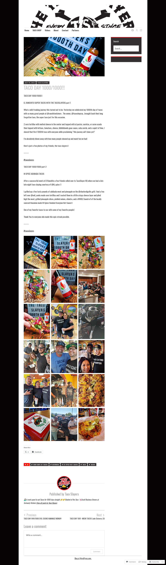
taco (84, 465)
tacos (93, 465)
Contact (65, 30)
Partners (75, 30)
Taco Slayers (42, 83)
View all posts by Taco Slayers (46, 503)
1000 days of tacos (40, 465)
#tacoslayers (29, 159)
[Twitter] (136, 29)
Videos (47, 30)
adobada (55, 465)
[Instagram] (140, 29)
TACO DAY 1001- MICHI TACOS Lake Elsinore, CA (87, 516)
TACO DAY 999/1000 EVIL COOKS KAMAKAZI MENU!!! (42, 516)
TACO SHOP (36, 30)
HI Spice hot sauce (71, 465)
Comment (96, 551)
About (56, 30)
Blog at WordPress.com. (83, 558)
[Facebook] (132, 29)
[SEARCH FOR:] (126, 48)
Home (27, 30)
